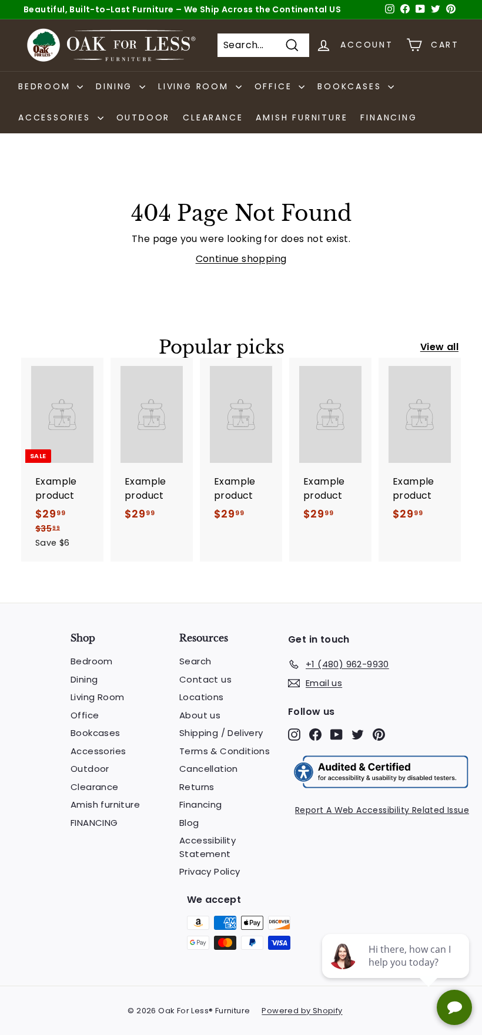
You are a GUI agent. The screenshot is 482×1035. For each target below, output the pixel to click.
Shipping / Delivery (221, 733)
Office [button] (275, 86)
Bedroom (92, 661)
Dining (84, 679)
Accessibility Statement (207, 847)
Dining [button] (116, 86)
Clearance (213, 117)
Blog (189, 822)
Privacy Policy (209, 871)
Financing (200, 804)
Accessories (98, 751)
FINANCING (388, 117)
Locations (201, 697)
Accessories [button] (56, 117)
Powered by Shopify (302, 1010)
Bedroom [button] (46, 86)
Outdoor (143, 117)
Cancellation (208, 768)
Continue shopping (241, 259)
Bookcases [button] (351, 86)
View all (439, 347)
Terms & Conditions (224, 751)
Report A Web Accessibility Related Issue (382, 810)
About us (199, 715)
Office (85, 715)
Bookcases (95, 733)
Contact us (205, 679)
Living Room (97, 697)
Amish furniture (301, 117)
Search (195, 661)
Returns (197, 787)
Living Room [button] (195, 86)
